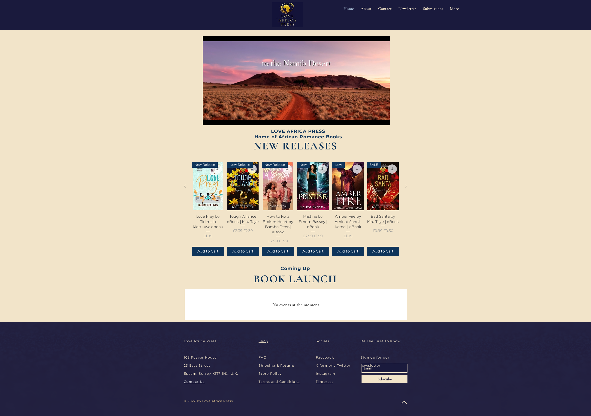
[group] (295, 209)
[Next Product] (406, 186)
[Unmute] (217, 119)
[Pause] (209, 119)
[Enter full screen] (383, 119)
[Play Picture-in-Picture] (376, 119)
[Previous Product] (185, 186)
